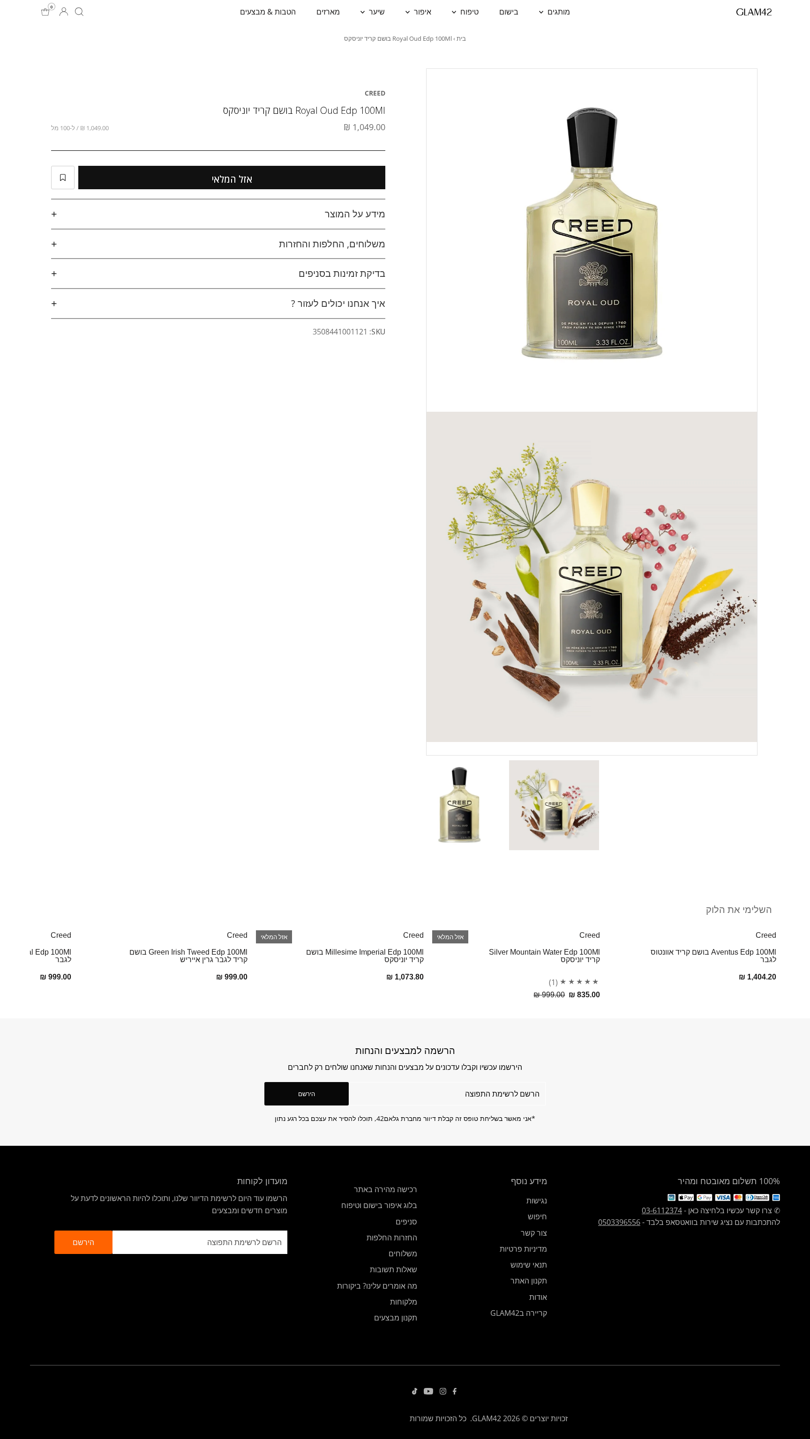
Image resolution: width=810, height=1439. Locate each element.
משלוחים (403, 1253)
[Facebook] (454, 1391)
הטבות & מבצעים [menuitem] (268, 12)
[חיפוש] (79, 11)
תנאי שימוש (528, 1265)
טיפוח (468, 12)
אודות (538, 1297)
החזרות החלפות (392, 1237)
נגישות (536, 1200)
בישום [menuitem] (508, 12)
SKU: (377, 331)
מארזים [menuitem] (328, 12)
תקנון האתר (528, 1281)
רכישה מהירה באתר (385, 1189)
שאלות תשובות (393, 1269)
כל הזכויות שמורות (438, 1418)
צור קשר (534, 1233)
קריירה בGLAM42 (518, 1313)
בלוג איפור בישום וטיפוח (379, 1205)
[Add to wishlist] (63, 177)
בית (461, 38)
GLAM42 (486, 1418)
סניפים (406, 1221)
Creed (375, 93)
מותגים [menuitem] (558, 12)
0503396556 (619, 1222)
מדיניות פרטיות (523, 1249)
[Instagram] (443, 1391)
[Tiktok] (415, 1391)
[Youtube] (428, 1391)
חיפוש (537, 1216)
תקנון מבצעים (395, 1318)
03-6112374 (662, 1210)
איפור (421, 12)
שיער (376, 12)
